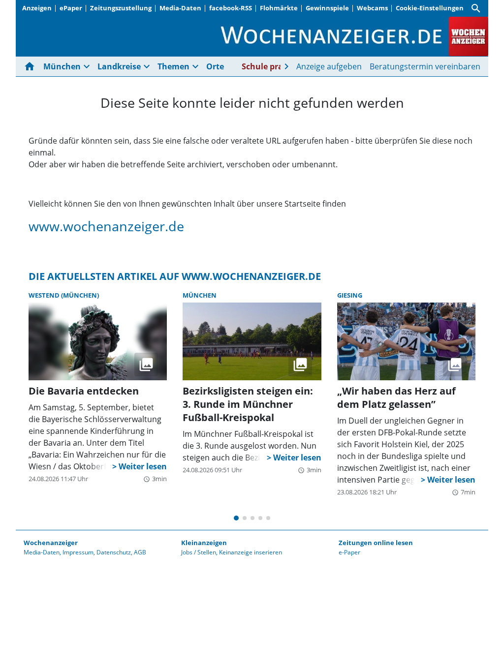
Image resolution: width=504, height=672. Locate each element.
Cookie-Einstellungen (430, 7)
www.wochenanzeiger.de (106, 226)
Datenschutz (113, 552)
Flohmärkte (279, 7)
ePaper (71, 7)
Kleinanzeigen (204, 542)
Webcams (372, 7)
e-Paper (349, 552)
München (200, 295)
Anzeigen (37, 7)
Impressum (78, 552)
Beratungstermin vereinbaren (425, 66)
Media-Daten (180, 7)
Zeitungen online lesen (376, 542)
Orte (215, 66)
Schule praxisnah (276, 66)
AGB (140, 552)
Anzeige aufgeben (329, 66)
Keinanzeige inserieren (250, 552)
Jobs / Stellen (198, 552)
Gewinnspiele (327, 7)
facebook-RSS (230, 7)
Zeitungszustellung (121, 7)
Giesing (349, 295)
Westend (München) (64, 295)
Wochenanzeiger (51, 542)
